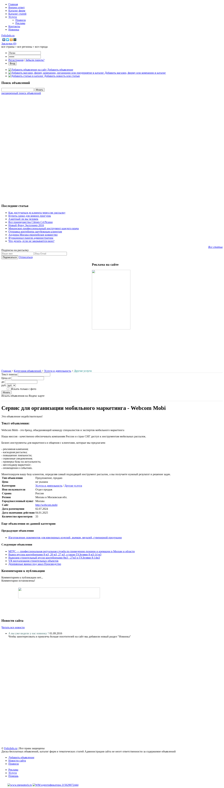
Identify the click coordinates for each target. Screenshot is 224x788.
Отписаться (26, 257)
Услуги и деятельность (57, 370)
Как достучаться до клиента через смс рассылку (36, 212)
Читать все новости (13, 627)
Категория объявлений (28, 370)
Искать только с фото (23, 388)
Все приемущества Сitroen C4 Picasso (30, 222)
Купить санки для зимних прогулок (29, 215)
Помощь (13, 776)
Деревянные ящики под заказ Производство (34, 563)
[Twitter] (7, 39)
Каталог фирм (16, 10)
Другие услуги (73, 485)
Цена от (6, 378)
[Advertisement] (112, 147)
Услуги (12, 16)
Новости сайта (17, 760)
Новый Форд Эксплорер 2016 (26, 225)
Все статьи (215, 246)
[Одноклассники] (11, 39)
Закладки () (8, 43)
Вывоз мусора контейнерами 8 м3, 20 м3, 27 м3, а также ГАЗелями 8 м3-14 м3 (54, 554)
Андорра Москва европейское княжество (33, 234)
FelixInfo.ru (8, 35)
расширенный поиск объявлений (21, 93)
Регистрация (15, 60)
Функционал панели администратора (30, 237)
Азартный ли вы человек (23, 218)
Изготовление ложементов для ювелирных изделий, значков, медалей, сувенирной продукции (65, 537)
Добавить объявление (21, 757)
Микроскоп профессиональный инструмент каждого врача (43, 228)
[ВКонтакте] (4, 39)
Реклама (20, 23)
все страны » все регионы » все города (24, 46)
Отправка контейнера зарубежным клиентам (35, 231)
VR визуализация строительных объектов (33, 560)
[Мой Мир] (15, 39)
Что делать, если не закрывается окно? (31, 241)
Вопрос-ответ (16, 7)
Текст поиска (9, 374)
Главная (13, 4)
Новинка (13, 29)
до (2, 381)
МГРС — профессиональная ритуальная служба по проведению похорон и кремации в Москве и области (71, 551)
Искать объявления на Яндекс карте (22, 395)
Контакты (14, 26)
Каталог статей (17, 13)
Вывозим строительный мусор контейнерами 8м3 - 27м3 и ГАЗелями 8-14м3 (54, 557)
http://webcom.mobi (46, 504)
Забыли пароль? (34, 60)
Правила (20, 20)
